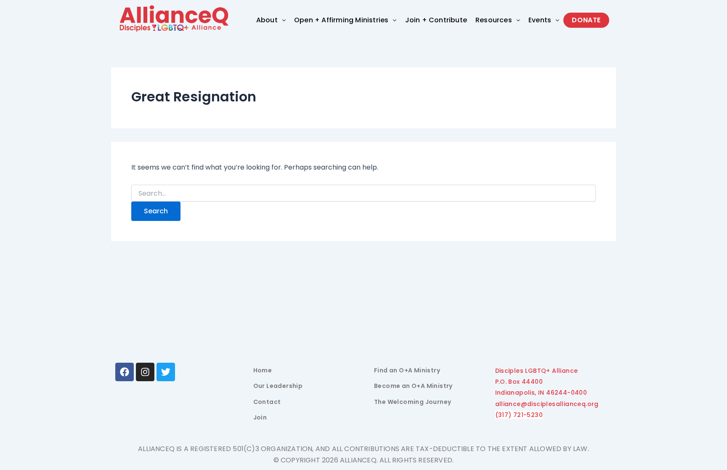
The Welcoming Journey (412, 402)
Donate (586, 20)
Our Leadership (278, 386)
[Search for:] (363, 193)
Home (262, 370)
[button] (271, 20)
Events (539, 20)
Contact (267, 402)
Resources (493, 20)
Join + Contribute (436, 20)
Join (260, 417)
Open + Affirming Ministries (341, 20)
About (267, 20)
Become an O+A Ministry (413, 386)
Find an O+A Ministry (407, 370)
